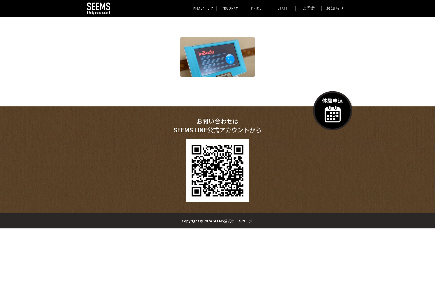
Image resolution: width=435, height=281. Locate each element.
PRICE (256, 8)
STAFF (283, 8)
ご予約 (309, 8)
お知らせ (335, 8)
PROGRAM (230, 8)
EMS (204, 8)
